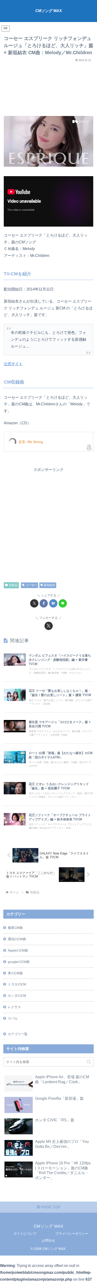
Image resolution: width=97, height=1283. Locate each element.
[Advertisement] (48, 87)
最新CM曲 (15, 928)
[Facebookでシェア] (44, 603)
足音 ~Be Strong (31, 442)
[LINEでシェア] (63, 603)
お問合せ (48, 1240)
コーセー (31, 585)
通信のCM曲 (17, 939)
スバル (13, 1018)
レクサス (14, 1007)
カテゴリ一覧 (18, 1034)
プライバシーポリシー (71, 1233)
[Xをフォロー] (48, 626)
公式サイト (13, 364)
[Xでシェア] (34, 603)
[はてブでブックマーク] (53, 603)
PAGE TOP (50, 1207)
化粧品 (13, 585)
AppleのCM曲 (18, 950)
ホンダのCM (17, 995)
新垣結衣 (49, 585)
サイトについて (25, 1233)
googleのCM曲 (19, 962)
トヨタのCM (17, 984)
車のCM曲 (15, 973)
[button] (89, 1061)
